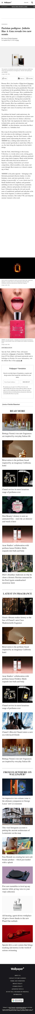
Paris (21, 83)
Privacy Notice (23, 388)
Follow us (22, 78)
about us (17, 975)
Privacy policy (17, 983)
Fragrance (4, 24)
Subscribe (26, 2)
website (18, 360)
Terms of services (22, 387)
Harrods (12, 354)
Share (5, 78)
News (17, 40)
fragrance (30, 83)
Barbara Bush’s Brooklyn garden (19, 6)
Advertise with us (18, 989)
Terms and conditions (17, 981)
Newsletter (30, 78)
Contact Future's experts (17, 978)
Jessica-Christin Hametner (10, 38)
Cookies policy (17, 986)
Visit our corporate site (21, 1008)
